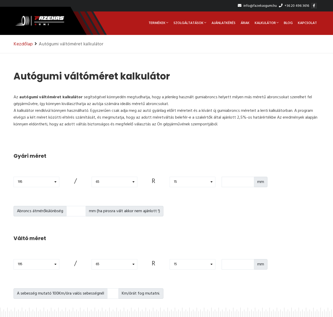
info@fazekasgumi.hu (260, 6)
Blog (288, 23)
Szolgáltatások (188, 23)
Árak (245, 23)
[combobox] (36, 182)
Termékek (157, 23)
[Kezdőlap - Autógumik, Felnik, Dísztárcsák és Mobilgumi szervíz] (40, 23)
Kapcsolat (307, 23)
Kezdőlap (23, 44)
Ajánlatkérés (223, 23)
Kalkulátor (265, 23)
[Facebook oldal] (314, 6)
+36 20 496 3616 (296, 6)
